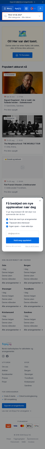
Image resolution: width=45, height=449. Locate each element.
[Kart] (26, 8)
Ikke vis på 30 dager (32, 246)
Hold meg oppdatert (22, 240)
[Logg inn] (40, 8)
